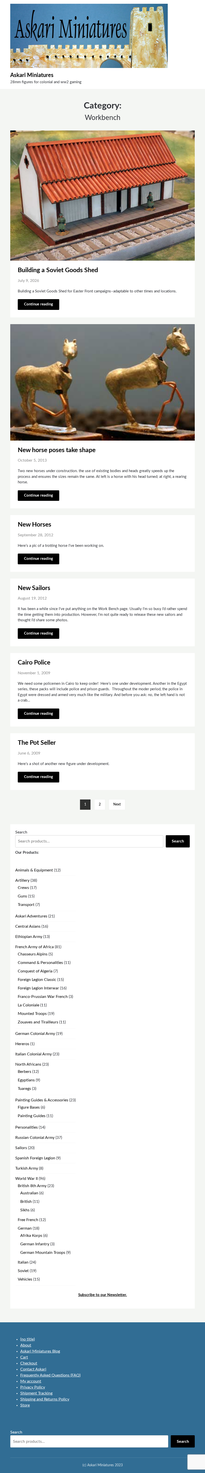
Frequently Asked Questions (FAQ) (50, 1375)
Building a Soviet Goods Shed (58, 270)
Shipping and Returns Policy (44, 1399)
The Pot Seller (37, 743)
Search (21, 832)
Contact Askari (33, 1369)
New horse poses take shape (57, 450)
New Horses (34, 525)
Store (25, 1405)
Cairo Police (34, 663)
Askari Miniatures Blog (40, 1351)
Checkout (28, 1363)
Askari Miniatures (32, 75)
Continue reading (38, 304)
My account (30, 1381)
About (25, 1345)
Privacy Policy (32, 1387)
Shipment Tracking (36, 1393)
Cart (24, 1357)
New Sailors (34, 588)
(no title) (27, 1339)
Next (117, 804)
